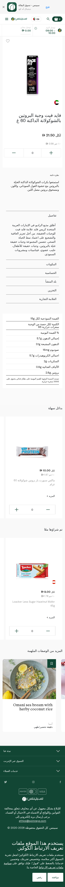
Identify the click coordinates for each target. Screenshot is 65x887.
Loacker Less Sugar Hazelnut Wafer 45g (33, 603)
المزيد (51, 495)
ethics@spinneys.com (32, 820)
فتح (48, 6)
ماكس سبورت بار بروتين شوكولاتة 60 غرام (34, 482)
